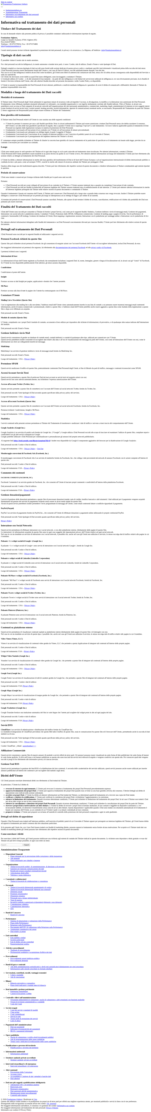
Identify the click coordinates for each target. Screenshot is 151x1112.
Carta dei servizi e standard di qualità (24, 1010)
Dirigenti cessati (16, 892)
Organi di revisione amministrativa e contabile (27, 1002)
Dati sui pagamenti (17, 1027)
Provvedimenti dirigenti (19, 961)
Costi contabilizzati (17, 1014)
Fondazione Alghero (14, 1099)
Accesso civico (16, 1074)
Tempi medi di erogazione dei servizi (24, 1019)
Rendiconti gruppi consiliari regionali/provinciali (28, 871)
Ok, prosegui (51, 1104)
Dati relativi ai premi (18, 932)
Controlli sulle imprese (18, 1095)
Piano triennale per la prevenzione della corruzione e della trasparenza (36, 856)
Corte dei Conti (16, 1004)
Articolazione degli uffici (19, 873)
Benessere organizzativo (19, 1089)
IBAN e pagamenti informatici (21, 1031)
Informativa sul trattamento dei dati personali (22, 14)
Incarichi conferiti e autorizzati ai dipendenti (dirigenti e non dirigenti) (36, 902)
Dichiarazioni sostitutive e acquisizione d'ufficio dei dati (31, 952)
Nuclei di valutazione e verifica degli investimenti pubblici (32, 1037)
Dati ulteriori (15, 1079)
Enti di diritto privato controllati (22, 942)
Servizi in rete (15, 1016)
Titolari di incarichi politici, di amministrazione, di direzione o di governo (37, 867)
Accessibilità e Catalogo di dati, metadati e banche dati (30, 1076)
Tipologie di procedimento (20, 950)
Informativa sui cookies (14, 17)
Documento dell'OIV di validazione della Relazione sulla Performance (36, 927)
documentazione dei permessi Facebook (70, 247)
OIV (12, 909)
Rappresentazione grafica (19, 944)
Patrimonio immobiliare (19, 991)
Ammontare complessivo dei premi (23, 929)
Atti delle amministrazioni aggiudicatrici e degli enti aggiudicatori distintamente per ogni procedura (47, 967)
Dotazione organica (17, 896)
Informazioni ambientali (19, 1054)
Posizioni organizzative (19, 894)
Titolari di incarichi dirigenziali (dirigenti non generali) (30, 890)
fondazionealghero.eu (14, 10)
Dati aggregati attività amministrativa (24, 1091)
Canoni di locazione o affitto (20, 994)
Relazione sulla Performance (21, 925)
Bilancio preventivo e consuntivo (22, 983)
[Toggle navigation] (2, 6)
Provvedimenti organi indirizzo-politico (25, 958)
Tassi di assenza (16, 900)
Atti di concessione (17, 977)
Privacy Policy (29, 359)
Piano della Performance (19, 923)
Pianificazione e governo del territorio (24, 1048)
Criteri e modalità (16, 975)
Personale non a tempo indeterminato (24, 898)
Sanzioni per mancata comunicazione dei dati (27, 869)
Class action (14, 1012)
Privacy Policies (52, 1108)
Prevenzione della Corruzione (21, 1072)
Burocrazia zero (16, 1087)
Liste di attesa (15, 1021)
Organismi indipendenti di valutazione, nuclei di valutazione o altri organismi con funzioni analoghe (47, 1000)
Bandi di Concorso (17, 915)
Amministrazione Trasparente (16, 12)
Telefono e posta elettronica (20, 875)
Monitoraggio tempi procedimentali (23, 1093)
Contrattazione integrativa (19, 907)
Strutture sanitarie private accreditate (23, 1060)
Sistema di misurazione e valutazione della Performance (31, 921)
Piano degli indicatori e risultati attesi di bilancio (28, 985)
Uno (35, 1099)
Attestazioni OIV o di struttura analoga (24, 1085)
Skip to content (6, 2)
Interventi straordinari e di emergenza (24, 1066)
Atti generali (15, 858)
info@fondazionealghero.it (11, 46)
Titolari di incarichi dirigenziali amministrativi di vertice (30, 887)
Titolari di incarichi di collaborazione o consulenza (29, 881)
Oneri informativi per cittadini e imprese (25, 860)
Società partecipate (17, 940)
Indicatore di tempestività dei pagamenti (25, 1029)
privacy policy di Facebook (101, 247)
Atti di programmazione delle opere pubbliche (27, 1039)
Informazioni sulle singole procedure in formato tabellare (31, 969)
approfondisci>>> (29, 746)
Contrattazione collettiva (19, 904)
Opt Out (40, 449)
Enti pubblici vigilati (17, 938)
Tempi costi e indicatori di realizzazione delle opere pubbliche (33, 1041)
